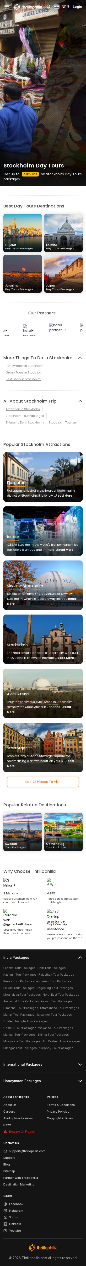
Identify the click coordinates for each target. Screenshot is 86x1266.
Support (9, 1158)
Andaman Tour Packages (53, 981)
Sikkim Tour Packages (19, 988)
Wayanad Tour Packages (55, 1028)
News (7, 1125)
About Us (9, 1105)
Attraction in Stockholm (23, 409)
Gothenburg (56, 845)
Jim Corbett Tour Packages (61, 1041)
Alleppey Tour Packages (56, 1048)
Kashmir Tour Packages (20, 974)
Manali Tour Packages (18, 1014)
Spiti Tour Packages (52, 968)
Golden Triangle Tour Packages (25, 1021)
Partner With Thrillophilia (20, 1178)
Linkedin (15, 1224)
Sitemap (9, 1171)
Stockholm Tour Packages (25, 416)
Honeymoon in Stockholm (24, 366)
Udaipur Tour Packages (19, 1028)
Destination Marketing (18, 1184)
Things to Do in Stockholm (25, 422)
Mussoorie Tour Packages (21, 1041)
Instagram (16, 1210)
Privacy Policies (58, 1111)
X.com (13, 1217)
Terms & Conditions (61, 1105)
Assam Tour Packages (56, 1001)
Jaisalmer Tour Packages (54, 1014)
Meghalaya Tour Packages (22, 994)
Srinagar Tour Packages (20, 1048)
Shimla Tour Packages (53, 1034)
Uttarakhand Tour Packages (59, 1008)
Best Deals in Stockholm (23, 379)
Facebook (16, 1204)
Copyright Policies (60, 1118)
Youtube (15, 1230)
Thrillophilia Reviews (18, 1118)
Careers (9, 1111)
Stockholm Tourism (63, 422)
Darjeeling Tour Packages (55, 988)
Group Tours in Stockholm (24, 372)
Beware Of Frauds (22, 1131)
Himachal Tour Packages (20, 1008)
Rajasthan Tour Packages (56, 974)
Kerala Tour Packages (18, 981)
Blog (6, 1164)
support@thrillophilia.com (27, 1151)
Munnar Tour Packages (19, 1034)
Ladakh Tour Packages (19, 968)
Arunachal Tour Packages (21, 1001)
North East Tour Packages (61, 994)
